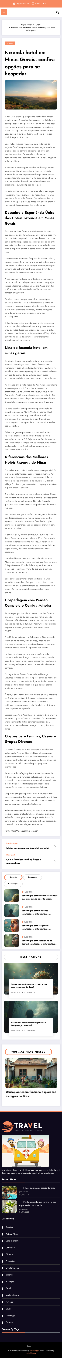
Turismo (10, 43)
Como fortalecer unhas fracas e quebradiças (23, 861)
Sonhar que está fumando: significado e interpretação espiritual (35, 912)
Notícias (9, 1301)
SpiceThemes (31, 1353)
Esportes (9, 1274)
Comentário (13, 883)
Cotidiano (10, 1247)
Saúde (8, 1308)
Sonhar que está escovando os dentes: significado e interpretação (39, 942)
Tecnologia (10, 1315)
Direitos (9, 1254)
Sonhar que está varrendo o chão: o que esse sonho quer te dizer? (40, 897)
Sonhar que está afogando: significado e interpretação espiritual (35, 927)
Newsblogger (34, 1350)
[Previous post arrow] (55, 846)
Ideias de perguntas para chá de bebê (27, 848)
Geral (8, 1288)
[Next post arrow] (55, 861)
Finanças (10, 1281)
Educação (10, 1261)
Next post (10, 855)
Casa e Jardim (12, 1240)
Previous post (12, 843)
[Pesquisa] (57, 12)
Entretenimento (12, 1267)
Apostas (9, 1227)
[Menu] (4, 12)
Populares (32, 877)
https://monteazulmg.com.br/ (24, 830)
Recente (13, 877)
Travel (29, 1346)
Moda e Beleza (12, 1295)
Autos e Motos (12, 1234)
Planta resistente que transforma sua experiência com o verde (37, 1203)
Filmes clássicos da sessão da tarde (39, 1187)
